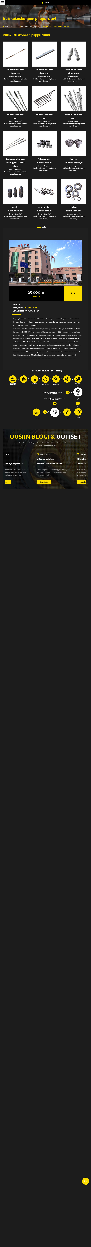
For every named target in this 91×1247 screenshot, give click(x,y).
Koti (7, 26)
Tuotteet (15, 26)
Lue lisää (16, 482)
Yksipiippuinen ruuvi (31, 26)
